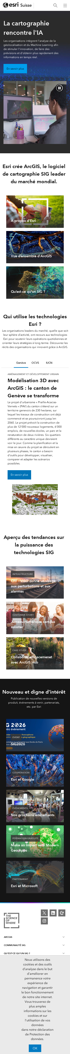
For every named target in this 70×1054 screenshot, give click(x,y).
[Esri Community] (61, 912)
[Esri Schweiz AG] (17, 5)
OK (35, 1048)
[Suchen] (55, 5)
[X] (44, 912)
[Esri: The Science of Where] (11, 921)
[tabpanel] (35, 444)
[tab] (21, 363)
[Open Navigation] (65, 5)
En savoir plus (15, 68)
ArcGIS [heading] (8, 936)
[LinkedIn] (53, 912)
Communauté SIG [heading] (14, 945)
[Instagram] (44, 920)
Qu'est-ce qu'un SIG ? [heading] (17, 953)
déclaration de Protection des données (39, 1034)
